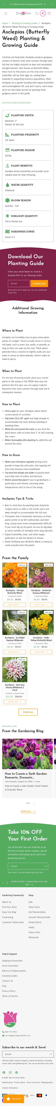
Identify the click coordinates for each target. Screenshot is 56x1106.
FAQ (4, 986)
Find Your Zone (9, 907)
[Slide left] (22, 803)
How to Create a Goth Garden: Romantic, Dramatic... (26, 775)
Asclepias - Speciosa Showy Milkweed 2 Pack (15, 687)
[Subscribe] (45, 866)
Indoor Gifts (34, 932)
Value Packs (34, 907)
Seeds (31, 927)
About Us (6, 902)
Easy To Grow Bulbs (17, 1078)
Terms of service (33, 1082)
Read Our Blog (9, 912)
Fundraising (7, 917)
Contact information (10, 1088)
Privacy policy (19, 1082)
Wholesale (33, 937)
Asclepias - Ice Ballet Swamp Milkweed (15, 638)
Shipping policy (47, 1082)
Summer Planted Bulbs (39, 917)
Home (5, 23)
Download (39, 283)
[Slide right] (34, 803)
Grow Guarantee (10, 965)
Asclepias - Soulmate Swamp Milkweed (41, 591)
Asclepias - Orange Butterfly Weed (15, 591)
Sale (30, 902)
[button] (6, 13)
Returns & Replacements (14, 971)
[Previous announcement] (3, 4)
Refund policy (7, 1082)
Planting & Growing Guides (25, 23)
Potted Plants (35, 922)
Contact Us (7, 981)
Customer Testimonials (13, 922)
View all (28, 712)
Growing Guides (9, 976)
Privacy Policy (8, 991)
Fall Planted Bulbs (37, 912)
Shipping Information (12, 960)
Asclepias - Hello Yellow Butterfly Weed (41, 638)
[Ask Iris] (43, 13)
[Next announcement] (53, 4)
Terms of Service (10, 996)
